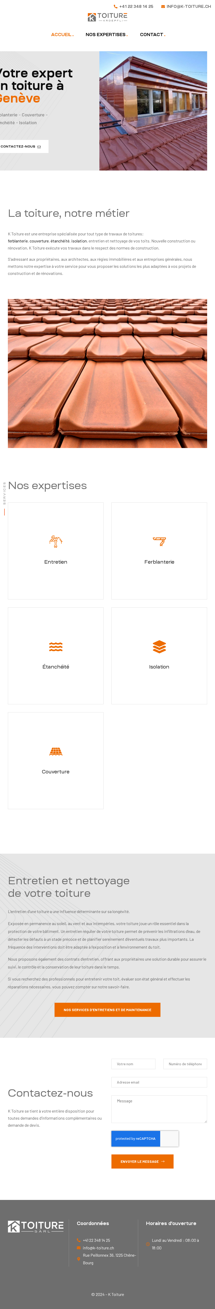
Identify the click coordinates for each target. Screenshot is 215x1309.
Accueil (61, 34)
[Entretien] (55, 541)
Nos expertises (106, 34)
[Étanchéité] (55, 646)
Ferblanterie (159, 562)
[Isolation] (159, 646)
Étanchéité (55, 667)
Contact (151, 34)
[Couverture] (55, 751)
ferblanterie (18, 240)
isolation (79, 240)
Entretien (55, 562)
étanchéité (60, 240)
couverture (39, 240)
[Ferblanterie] (159, 541)
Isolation (159, 667)
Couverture (55, 772)
